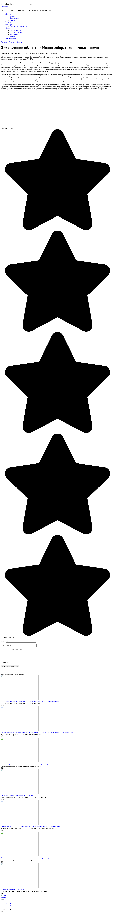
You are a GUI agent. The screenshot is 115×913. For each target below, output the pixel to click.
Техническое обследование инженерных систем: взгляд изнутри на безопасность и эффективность (38, 858)
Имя (3, 641)
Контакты (9, 905)
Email (3, 645)
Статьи (12, 20)
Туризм (12, 36)
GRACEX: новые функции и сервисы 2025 (17, 795)
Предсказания (10, 38)
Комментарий (6, 662)
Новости (8, 14)
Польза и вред (15, 30)
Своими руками (16, 32)
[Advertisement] (57, 109)
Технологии (14, 18)
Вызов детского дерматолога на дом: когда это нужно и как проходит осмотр (30, 701)
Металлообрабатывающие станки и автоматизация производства (26, 764)
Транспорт (14, 34)
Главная (8, 903)
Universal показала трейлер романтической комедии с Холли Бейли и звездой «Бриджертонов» (37, 732)
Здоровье (8, 24)
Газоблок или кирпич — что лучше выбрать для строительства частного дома (31, 826)
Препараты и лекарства (19, 26)
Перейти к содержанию (10, 2)
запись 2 (4, 897)
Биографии (9, 22)
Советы (8, 28)
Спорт (12, 16)
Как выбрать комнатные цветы (13, 889)
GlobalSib (4, 6)
